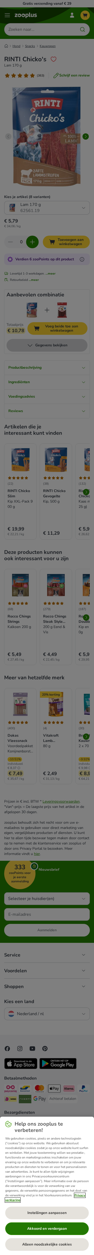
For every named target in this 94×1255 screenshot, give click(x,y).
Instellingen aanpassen (47, 1212)
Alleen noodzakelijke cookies (47, 1244)
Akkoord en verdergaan (47, 1228)
